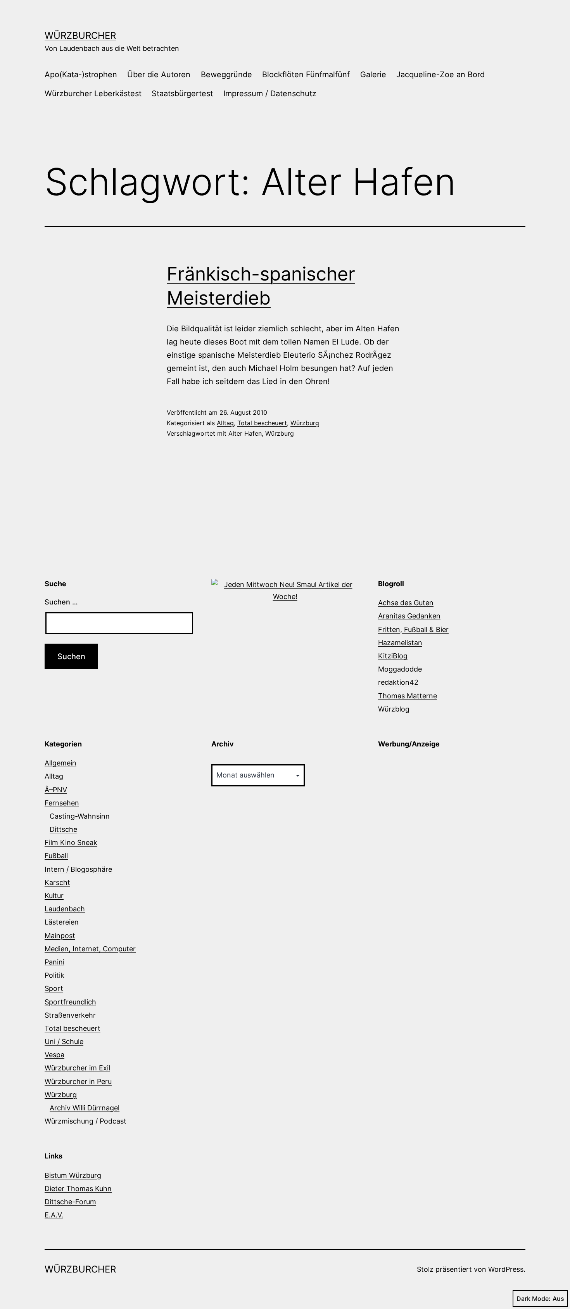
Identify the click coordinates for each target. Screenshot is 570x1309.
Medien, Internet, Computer (90, 949)
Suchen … (61, 602)
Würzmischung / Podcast (85, 1121)
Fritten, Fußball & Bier (413, 629)
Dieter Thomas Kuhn (78, 1188)
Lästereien (62, 922)
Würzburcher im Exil (77, 1068)
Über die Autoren (158, 74)
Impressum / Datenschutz (269, 93)
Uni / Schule (64, 1041)
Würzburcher (80, 35)
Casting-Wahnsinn (80, 816)
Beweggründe (226, 74)
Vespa (54, 1055)
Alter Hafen (245, 433)
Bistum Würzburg (73, 1175)
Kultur (54, 896)
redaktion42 (398, 682)
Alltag (225, 423)
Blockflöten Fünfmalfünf (306, 74)
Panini (54, 962)
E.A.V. (54, 1215)
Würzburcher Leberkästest (93, 93)
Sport (54, 988)
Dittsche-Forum (70, 1202)
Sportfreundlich (70, 1002)
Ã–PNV (56, 790)
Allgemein (60, 763)
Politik (54, 975)
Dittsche (63, 829)
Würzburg (304, 423)
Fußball (56, 856)
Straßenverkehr (70, 1015)
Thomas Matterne (407, 696)
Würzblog (393, 709)
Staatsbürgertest (182, 93)
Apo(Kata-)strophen (81, 74)
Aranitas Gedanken (409, 616)
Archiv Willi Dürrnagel (84, 1108)
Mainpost (60, 936)
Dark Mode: (533, 1298)
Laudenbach (65, 909)
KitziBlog (393, 656)
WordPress (505, 1269)
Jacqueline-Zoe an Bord (440, 74)
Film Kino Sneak (71, 842)
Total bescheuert (262, 423)
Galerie (373, 74)
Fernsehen (62, 803)
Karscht (57, 882)
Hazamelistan (400, 643)
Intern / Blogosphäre (78, 869)
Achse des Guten (406, 603)
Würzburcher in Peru (78, 1081)
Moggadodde (400, 669)
